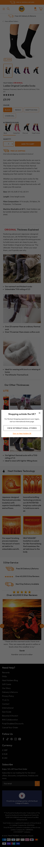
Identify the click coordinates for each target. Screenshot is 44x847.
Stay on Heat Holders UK (22, 434)
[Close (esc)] (39, 413)
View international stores (22, 428)
